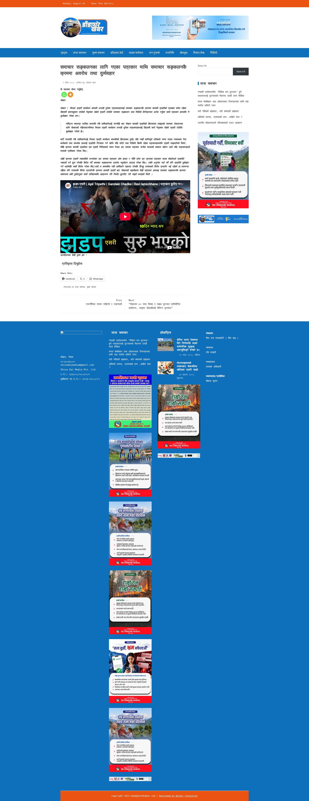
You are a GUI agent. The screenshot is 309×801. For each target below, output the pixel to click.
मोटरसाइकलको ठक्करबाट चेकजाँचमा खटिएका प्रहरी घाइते (187, 366)
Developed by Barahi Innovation (178, 796)
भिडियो (213, 52)
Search (202, 65)
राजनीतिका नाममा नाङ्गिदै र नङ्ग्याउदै (104, 302)
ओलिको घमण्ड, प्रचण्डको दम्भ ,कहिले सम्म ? (220, 117)
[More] (70, 94)
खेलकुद (183, 52)
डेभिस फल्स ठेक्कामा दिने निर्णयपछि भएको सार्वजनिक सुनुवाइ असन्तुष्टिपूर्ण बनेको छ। (188, 344)
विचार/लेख (198, 52)
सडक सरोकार (136, 52)
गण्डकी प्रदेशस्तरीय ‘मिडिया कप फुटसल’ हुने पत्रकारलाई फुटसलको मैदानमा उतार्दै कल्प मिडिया (129, 343)
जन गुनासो (154, 52)
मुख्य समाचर (98, 52)
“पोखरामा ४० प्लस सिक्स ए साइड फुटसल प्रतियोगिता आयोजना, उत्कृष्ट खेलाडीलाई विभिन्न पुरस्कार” (154, 304)
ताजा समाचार (79, 52)
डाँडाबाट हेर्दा (116, 52)
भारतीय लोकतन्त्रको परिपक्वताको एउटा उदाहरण (220, 122)
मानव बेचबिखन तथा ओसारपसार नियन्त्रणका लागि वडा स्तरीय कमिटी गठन (129, 353)
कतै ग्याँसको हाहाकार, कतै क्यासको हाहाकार (218, 111)
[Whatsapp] (64, 94)
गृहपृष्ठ (64, 52)
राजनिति (169, 52)
